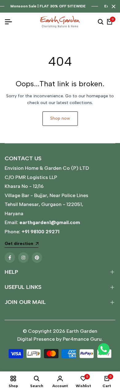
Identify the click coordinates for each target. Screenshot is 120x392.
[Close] (112, 6)
